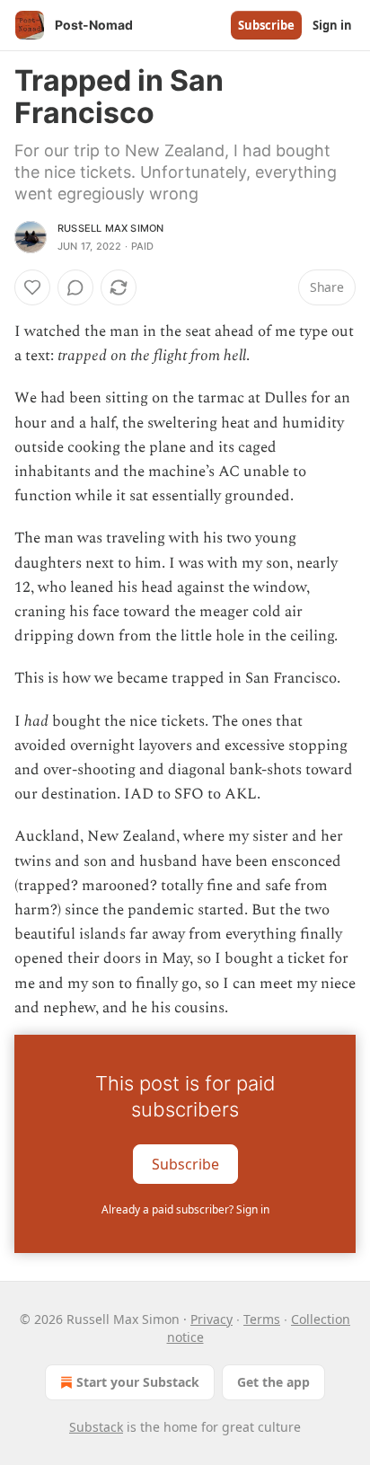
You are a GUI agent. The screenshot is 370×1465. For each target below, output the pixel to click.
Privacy (211, 1319)
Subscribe (266, 25)
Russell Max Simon (110, 228)
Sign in (332, 25)
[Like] (32, 287)
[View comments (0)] (75, 287)
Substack (96, 1426)
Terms (261, 1319)
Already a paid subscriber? (185, 1209)
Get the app (273, 1381)
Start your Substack (137, 1381)
